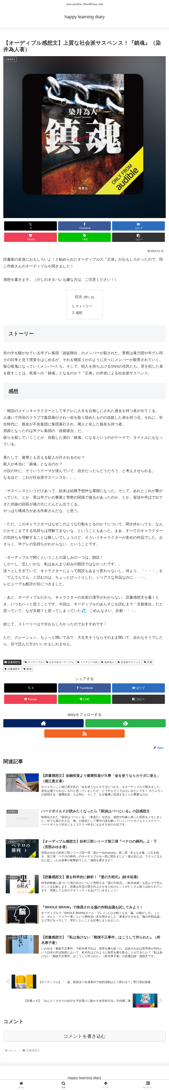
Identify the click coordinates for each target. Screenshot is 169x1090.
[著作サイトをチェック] (43, 723)
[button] (138, 237)
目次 (78, 297)
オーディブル (35, 662)
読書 (149, 662)
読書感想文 (14, 662)
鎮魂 (29, 668)
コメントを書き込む (84, 1036)
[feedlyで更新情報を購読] (125, 723)
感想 (79, 313)
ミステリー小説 (89, 662)
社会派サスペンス (131, 662)
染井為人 (109, 662)
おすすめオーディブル (61, 662)
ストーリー (84, 306)
